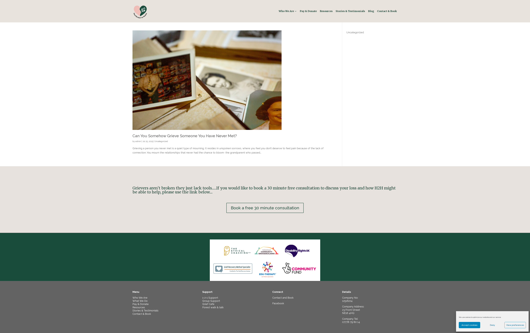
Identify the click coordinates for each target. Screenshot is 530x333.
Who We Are (286, 11)
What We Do (140, 300)
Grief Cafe (208, 304)
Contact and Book (283, 297)
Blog (371, 11)
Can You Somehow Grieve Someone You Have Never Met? (184, 136)
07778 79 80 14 (351, 322)
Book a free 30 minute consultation (265, 207)
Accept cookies (469, 325)
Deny (492, 325)
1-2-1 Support (210, 297)
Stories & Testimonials (350, 11)
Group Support (211, 300)
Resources (326, 11)
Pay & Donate (308, 11)
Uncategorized (161, 141)
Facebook (278, 303)
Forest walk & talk (213, 307)
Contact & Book (387, 11)
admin (138, 141)
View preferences (515, 325)
